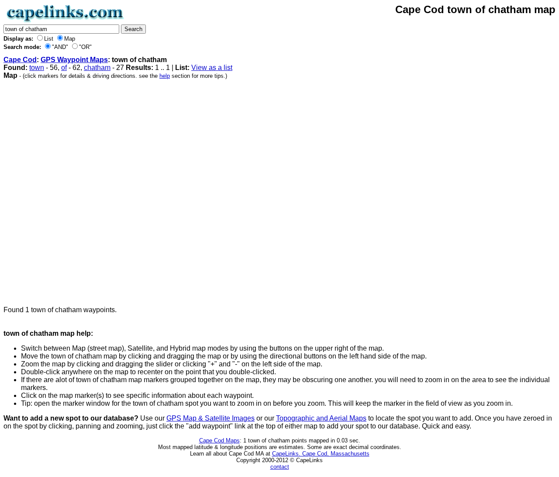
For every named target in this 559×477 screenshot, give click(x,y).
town (36, 67)
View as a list (211, 67)
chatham (97, 67)
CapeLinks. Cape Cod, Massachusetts (320, 453)
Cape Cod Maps (219, 440)
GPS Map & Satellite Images (210, 418)
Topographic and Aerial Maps (321, 418)
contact (279, 466)
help (164, 76)
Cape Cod (20, 59)
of (64, 67)
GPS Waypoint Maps (74, 59)
